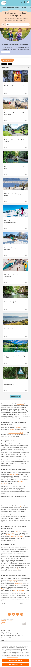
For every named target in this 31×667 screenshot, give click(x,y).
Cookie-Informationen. (12, 657)
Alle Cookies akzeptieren (15, 664)
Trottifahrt (11, 429)
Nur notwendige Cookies (15, 660)
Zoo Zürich (16, 431)
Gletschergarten (13, 474)
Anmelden (7, 52)
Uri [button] (9, 64)
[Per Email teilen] (21, 614)
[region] (15, 654)
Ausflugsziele (20, 403)
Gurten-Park (19, 427)
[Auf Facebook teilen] (9, 614)
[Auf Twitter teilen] (13, 614)
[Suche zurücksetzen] (27, 24)
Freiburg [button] (3, 64)
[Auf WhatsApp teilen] (17, 614)
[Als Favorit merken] (26, 93)
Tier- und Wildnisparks (19, 590)
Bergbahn (3, 589)
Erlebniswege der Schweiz (16, 536)
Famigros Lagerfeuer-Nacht (16, 432)
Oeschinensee (19, 478)
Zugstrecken (20, 569)
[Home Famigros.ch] (4, 3)
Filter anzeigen (8, 60)
